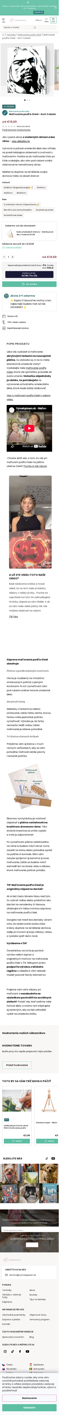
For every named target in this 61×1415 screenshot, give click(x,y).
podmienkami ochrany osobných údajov (32, 1238)
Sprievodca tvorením (13, 1337)
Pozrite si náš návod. (35, 466)
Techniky (7, 1290)
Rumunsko (39, 1369)
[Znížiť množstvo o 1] (4, 257)
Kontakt (6, 1324)
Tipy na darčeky (37, 1299)
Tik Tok (46, 1158)
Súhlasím (29, 1407)
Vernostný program (39, 1319)
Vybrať (19, 1141)
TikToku (13, 616)
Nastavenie (29, 1398)
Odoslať (32, 1245)
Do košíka (31, 284)
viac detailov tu (21, 141)
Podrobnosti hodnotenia (16, 130)
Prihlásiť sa (38, 20)
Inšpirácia (7, 1302)
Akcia (32, 1290)
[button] (24, 100)
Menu (3, 22)
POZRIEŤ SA (38, 12)
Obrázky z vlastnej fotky (11, 1296)
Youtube (53, 1158)
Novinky (33, 1294)
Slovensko (11, 1369)
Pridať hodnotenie (17, 1065)
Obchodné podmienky (13, 1315)
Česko (9, 1364)
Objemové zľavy (37, 1315)
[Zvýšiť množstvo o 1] (13, 257)
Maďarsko (39, 1364)
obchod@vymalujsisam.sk (22, 1275)
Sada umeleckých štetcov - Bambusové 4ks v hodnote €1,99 (34, 233)
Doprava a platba (13, 247)
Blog (31, 1337)
